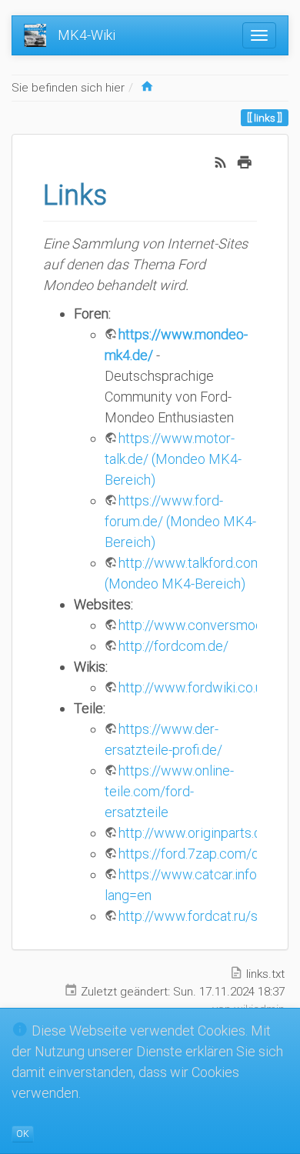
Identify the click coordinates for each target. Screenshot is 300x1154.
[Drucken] (244, 160)
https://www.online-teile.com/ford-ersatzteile (169, 791)
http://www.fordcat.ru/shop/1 (205, 916)
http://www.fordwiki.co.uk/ (196, 687)
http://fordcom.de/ (173, 646)
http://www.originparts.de (193, 833)
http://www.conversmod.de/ (202, 625)
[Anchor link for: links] (121, 192)
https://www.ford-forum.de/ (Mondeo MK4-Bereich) (180, 521)
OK (22, 1134)
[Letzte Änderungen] (220, 160)
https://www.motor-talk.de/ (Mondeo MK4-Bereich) (173, 459)
